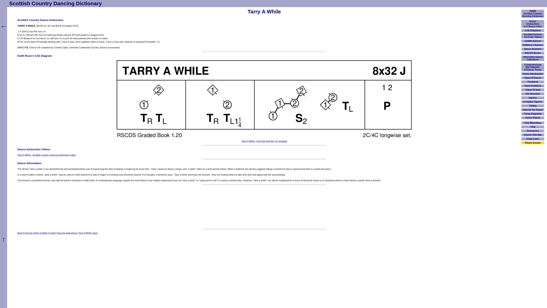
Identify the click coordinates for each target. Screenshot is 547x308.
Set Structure (533, 94)
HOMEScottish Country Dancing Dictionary (532, 13)
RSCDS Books (533, 53)
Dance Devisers (532, 49)
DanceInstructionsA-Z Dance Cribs (533, 24)
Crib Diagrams (533, 30)
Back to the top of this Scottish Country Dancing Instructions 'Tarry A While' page (57, 233)
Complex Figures (532, 102)
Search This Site (533, 135)
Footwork (533, 82)
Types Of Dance (532, 78)
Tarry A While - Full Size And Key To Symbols (264, 141)
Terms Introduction (532, 74)
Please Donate (533, 143)
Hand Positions (532, 86)
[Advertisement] (264, 207)
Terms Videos (532, 117)
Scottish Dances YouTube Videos (533, 35)
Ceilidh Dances (533, 41)
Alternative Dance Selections (532, 58)
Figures (533, 98)
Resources (533, 131)
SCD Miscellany (532, 123)
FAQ (532, 127)
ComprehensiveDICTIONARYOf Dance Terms (532, 67)
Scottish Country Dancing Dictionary (55, 3)
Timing (532, 106)
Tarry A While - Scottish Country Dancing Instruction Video (46, 155)
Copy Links (533, 139)
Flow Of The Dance (533, 110)
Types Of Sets (532, 90)
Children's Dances (533, 45)
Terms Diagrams (533, 114)
